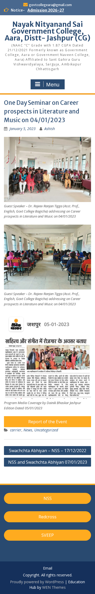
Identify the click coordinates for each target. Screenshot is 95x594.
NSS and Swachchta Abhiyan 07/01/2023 (47, 462)
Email (47, 568)
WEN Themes (54, 587)
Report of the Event (47, 422)
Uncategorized (46, 429)
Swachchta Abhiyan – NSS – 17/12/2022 (47, 450)
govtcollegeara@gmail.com (50, 5)
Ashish (49, 128)
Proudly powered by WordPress (37, 581)
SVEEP (47, 535)
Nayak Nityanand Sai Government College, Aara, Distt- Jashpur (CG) (48, 31)
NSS (48, 498)
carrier (15, 429)
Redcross (47, 517)
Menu (52, 84)
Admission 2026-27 (45, 10)
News (27, 429)
